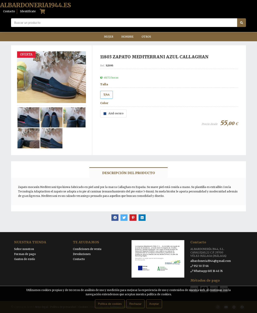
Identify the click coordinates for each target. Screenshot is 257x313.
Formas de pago (25, 254)
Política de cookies (110, 303)
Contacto (79, 259)
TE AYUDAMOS (86, 242)
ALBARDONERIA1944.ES (35, 5)
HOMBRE (127, 36)
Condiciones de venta (87, 249)
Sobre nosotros (24, 249)
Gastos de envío (24, 259)
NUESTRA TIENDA (30, 242)
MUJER (108, 36)
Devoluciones (82, 254)
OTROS (146, 36)
